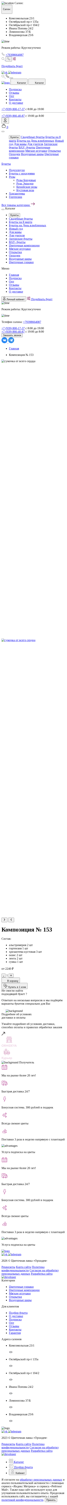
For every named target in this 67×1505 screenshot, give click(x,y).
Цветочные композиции (24, 245)
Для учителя (35, 144)
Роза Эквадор (25, 183)
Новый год (16, 228)
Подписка (15, 89)
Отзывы (14, 92)
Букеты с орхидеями (22, 173)
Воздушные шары (32, 154)
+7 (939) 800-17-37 (13, 109)
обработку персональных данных (41, 1479)
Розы (12, 176)
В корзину (12, 981)
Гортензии (15, 196)
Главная (14, 274)
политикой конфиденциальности (22, 1499)
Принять (51, 1500)
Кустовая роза (25, 190)
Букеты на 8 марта (20, 222)
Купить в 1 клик (17, 987)
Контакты (15, 99)
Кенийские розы (26, 186)
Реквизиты (8, 1267)
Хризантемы (17, 193)
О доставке (16, 102)
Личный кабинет (15, 299)
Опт (11, 96)
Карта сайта (23, 1267)
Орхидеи (14, 154)
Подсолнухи (17, 170)
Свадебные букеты (33, 137)
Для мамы (20, 144)
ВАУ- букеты (27, 147)
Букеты (14, 137)
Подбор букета (18, 1312)
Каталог (21, 82)
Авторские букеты (20, 238)
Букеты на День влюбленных (35, 140)
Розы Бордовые (26, 180)
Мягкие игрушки (36, 150)
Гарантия (15, 1332)
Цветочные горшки (21, 262)
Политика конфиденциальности (22, 1268)
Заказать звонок (12, 335)
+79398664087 (15, 54)
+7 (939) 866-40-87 (13, 115)
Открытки (54, 150)
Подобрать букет (41, 299)
